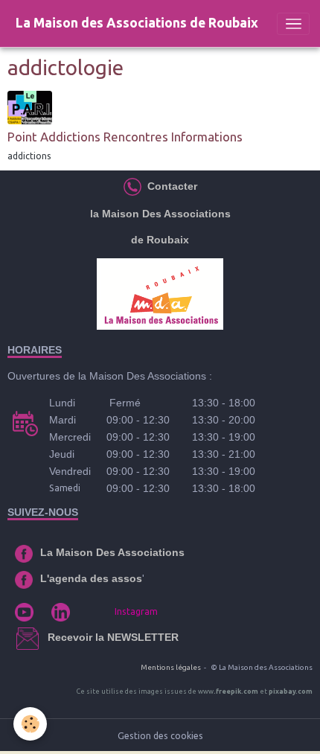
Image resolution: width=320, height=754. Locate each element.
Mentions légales (171, 667)
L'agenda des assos (91, 578)
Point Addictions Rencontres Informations (125, 137)
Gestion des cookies (160, 736)
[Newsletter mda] (46, 637)
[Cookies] (30, 724)
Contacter (170, 186)
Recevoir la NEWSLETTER (113, 637)
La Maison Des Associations (112, 552)
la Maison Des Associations (160, 214)
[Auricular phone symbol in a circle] (132, 186)
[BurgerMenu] (293, 24)
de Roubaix (160, 240)
